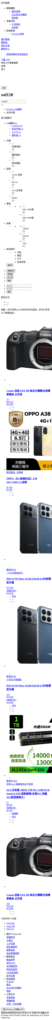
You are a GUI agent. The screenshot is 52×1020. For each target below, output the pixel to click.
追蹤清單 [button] (10, 54)
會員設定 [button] (23, 54)
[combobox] (26, 96)
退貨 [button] (17, 54)
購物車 (4, 42)
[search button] (2, 104)
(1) (16, 132)
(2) (17, 126)
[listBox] (26, 297)
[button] (26, 18)
